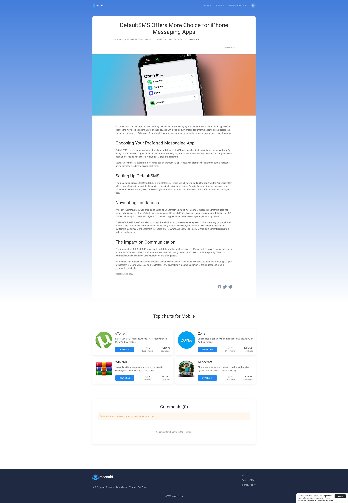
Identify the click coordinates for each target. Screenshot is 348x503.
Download (124, 349)
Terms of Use (248, 480)
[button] (253, 5)
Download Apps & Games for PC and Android (132, 39)
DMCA (245, 475)
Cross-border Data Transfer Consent (321, 500)
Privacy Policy (249, 485)
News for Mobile (176, 39)
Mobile (159, 39)
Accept (340, 496)
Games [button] (219, 5)
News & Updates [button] (236, 5)
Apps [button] (206, 5)
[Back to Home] (97, 5)
